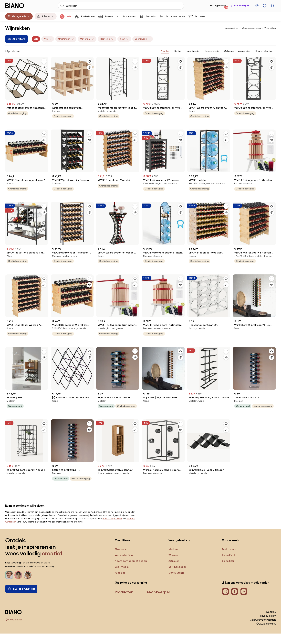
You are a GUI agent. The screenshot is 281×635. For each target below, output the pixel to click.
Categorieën (19, 16)
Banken (109, 16)
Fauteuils (151, 16)
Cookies (271, 611)
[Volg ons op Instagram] (225, 591)
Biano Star (228, 561)
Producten (124, 592)
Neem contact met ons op (131, 561)
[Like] (44, 61)
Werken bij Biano (124, 555)
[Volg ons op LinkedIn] (243, 591)
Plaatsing (105, 39)
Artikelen (173, 561)
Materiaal (85, 39)
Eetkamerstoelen (175, 16)
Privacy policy (268, 615)
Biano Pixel (228, 555)
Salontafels (129, 16)
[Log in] (272, 5)
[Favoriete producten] (264, 5)
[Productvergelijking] (256, 5)
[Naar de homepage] (19, 6)
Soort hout (141, 39)
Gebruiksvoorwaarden (263, 619)
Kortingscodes (219, 6)
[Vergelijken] (44, 67)
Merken (173, 549)
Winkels (173, 555)
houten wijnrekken (112, 518)
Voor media (122, 566)
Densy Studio (176, 572)
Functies (120, 572)
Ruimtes (46, 16)
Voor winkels (230, 540)
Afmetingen (64, 39)
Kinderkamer (88, 16)
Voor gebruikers (179, 540)
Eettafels (200, 16)
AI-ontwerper (241, 5)
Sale (68, 16)
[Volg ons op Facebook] (234, 591)
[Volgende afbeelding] (46, 367)
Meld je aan (229, 549)
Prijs (46, 39)
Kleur (122, 39)
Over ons (120, 549)
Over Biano (122, 540)
